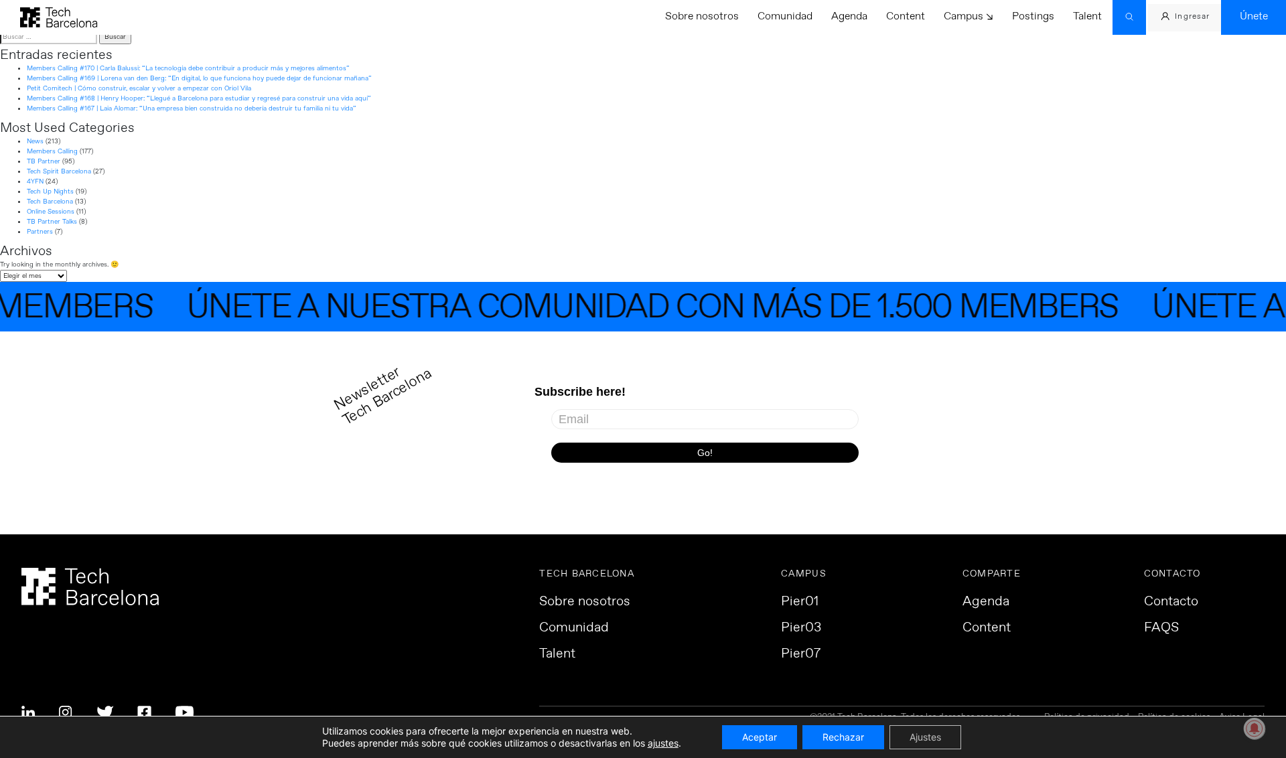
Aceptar (759, 737)
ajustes (663, 743)
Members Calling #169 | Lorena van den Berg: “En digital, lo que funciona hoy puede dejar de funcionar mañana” (199, 78)
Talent (1087, 16)
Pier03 (801, 628)
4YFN (35, 181)
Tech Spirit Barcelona (59, 171)
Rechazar (843, 737)
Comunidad (785, 16)
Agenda (849, 16)
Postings (1033, 16)
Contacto (1171, 602)
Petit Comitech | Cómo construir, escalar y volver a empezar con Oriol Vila (139, 88)
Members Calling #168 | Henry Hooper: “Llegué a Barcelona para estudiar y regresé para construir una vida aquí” (199, 98)
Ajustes (925, 737)
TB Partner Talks (52, 221)
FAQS (1161, 628)
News (35, 141)
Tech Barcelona (50, 201)
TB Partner (43, 161)
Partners (40, 231)
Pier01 (799, 602)
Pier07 (800, 654)
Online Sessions (50, 211)
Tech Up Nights (50, 191)
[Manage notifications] (1254, 728)
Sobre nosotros (702, 16)
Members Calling (52, 151)
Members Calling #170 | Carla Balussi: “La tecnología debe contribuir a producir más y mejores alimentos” (188, 68)
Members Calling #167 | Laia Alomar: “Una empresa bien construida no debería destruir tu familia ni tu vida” (191, 108)
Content (905, 16)
